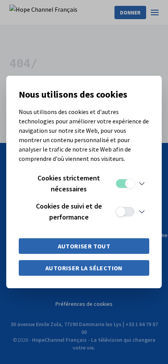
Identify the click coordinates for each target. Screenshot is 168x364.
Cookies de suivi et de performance (69, 211)
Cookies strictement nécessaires (69, 183)
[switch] (125, 183)
